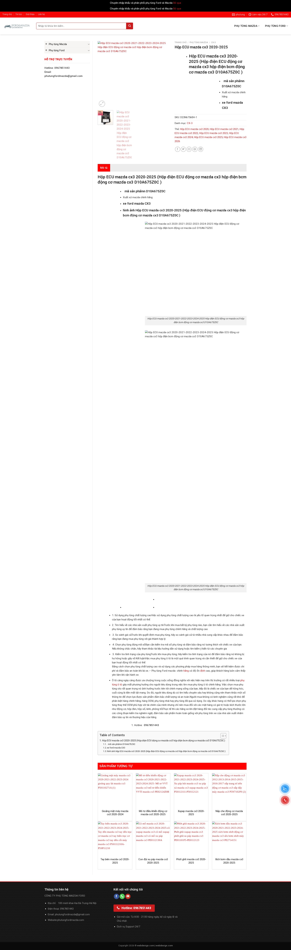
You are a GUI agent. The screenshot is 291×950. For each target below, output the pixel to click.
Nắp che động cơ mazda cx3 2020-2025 (229, 813)
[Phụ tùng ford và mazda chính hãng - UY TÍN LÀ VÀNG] (17, 26)
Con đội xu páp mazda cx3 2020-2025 (153, 861)
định (202, 670)
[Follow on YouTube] (128, 896)
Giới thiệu (30, 14)
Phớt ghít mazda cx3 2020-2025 (191, 861)
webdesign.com (164, 945)
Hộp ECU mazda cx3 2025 (208, 137)
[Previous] (103, 74)
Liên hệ (41, 14)
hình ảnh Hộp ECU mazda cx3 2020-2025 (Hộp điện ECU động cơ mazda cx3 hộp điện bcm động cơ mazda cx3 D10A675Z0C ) (166, 751)
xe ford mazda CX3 (116, 748)
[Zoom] (102, 104)
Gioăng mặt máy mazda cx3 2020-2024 (115, 813)
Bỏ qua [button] (177, 2)
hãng (186, 670)
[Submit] (129, 26)
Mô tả (104, 167)
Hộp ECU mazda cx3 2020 (194, 129)
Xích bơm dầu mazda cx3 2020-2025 (229, 861)
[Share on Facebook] (177, 149)
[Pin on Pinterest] (194, 149)
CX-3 (213, 42)
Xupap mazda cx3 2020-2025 (191, 813)
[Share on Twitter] (183, 149)
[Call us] (122, 896)
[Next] (164, 74)
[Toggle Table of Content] (221, 736)
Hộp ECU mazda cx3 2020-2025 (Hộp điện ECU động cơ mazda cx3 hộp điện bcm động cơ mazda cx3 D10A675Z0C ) (163, 740)
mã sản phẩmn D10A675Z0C (121, 744)
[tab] (104, 168)
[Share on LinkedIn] (200, 149)
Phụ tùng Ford (275, 25)
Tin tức (18, 14)
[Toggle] (88, 44)
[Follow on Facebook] (116, 896)
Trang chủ (7, 14)
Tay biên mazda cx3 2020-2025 (115, 861)
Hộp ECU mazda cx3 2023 (213, 133)
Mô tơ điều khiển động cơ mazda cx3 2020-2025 (153, 813)
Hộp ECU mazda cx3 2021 (224, 129)
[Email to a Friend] (189, 149)
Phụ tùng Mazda (245, 25)
